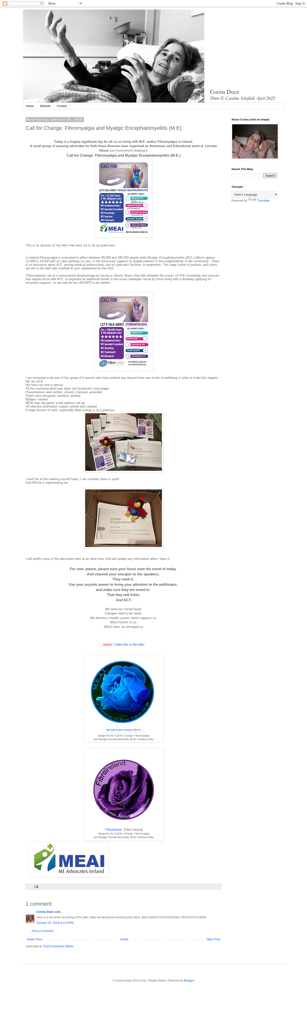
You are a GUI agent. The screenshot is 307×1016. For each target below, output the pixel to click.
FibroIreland (114, 829)
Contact (62, 106)
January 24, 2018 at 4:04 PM (55, 923)
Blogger (189, 980)
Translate (263, 200)
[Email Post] (36, 886)
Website (45, 106)
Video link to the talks (129, 644)
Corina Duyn (44, 912)
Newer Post (34, 939)
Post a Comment (42, 931)
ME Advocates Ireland (119, 729)
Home (30, 106)
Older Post (213, 939)
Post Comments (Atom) (58, 946)
